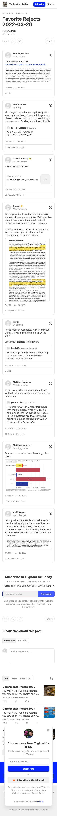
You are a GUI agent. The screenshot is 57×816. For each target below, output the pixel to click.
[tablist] (15, 641)
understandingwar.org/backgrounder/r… (26, 64)
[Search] (51, 678)
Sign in (50, 4)
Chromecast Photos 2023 (18, 686)
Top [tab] (6, 678)
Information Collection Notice (34, 603)
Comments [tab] (9, 640)
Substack (13, 809)
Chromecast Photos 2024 (18, 708)
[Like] (5, 41)
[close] (48, 730)
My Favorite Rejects (14, 13)
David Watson (9, 31)
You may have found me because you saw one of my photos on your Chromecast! (20, 692)
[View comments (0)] (13, 41)
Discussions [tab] (25, 678)
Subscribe (39, 4)
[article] (28, 694)
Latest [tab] (14, 678)
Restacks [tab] (22, 640)
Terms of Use (43, 600)
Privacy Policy (38, 793)
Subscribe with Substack (31, 780)
